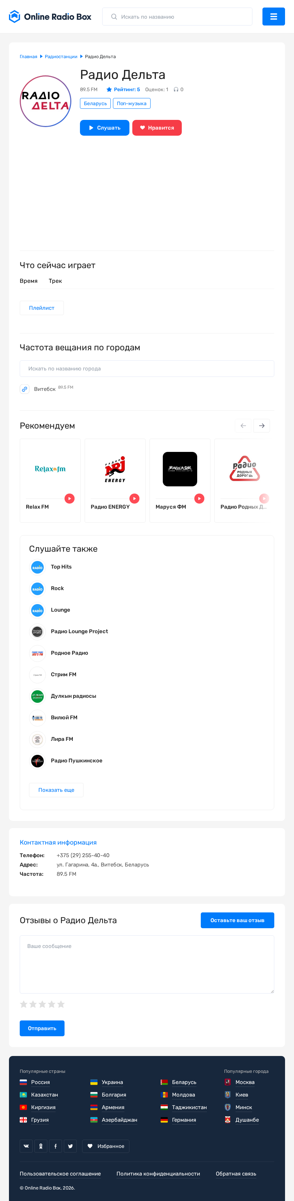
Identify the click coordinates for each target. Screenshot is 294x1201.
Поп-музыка (132, 104)
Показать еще (56, 790)
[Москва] (228, 1082)
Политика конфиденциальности (158, 1173)
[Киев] (228, 1094)
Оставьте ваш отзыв (237, 920)
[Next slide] (261, 426)
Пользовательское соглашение (60, 1173)
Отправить (42, 1028)
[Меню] (273, 16)
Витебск (54, 389)
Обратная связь (236, 1173)
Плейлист (41, 308)
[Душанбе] (228, 1119)
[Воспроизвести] (70, 499)
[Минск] (228, 1107)
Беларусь (95, 104)
